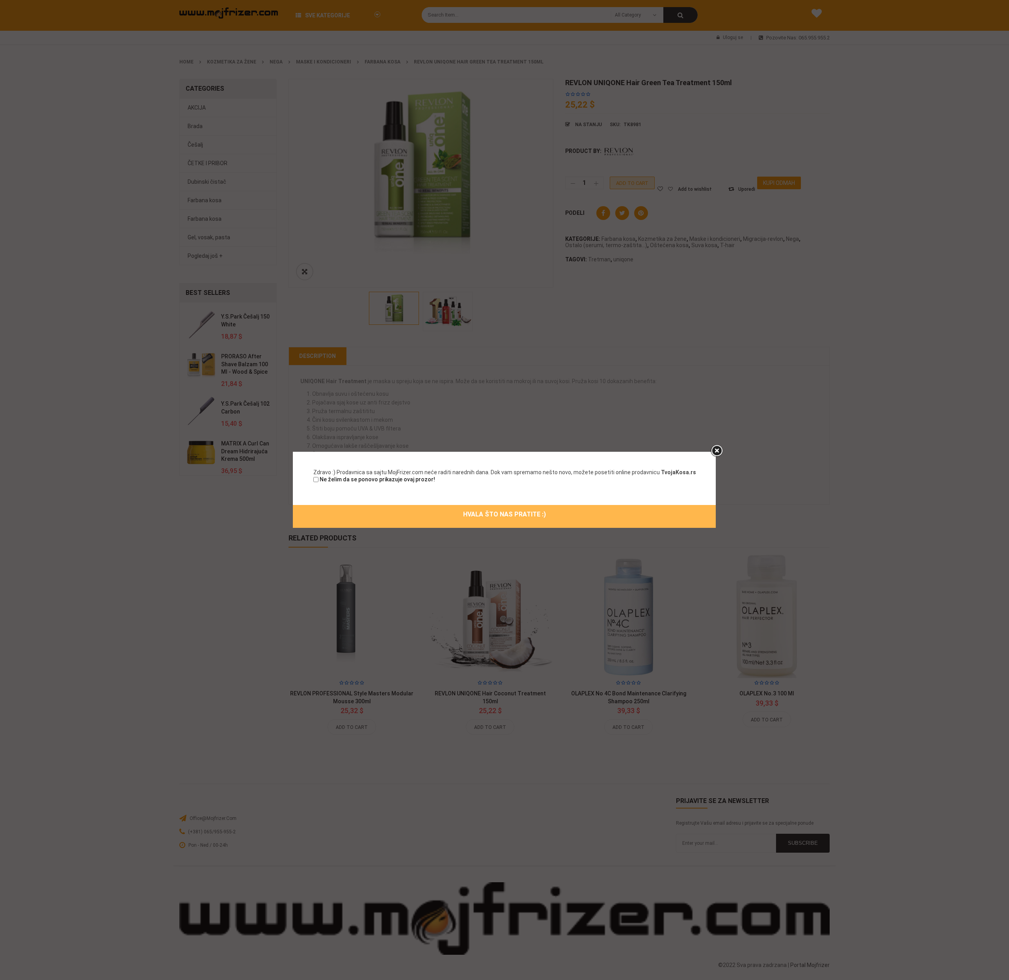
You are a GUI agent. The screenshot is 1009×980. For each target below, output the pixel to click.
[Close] (716, 451)
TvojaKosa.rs (678, 472)
